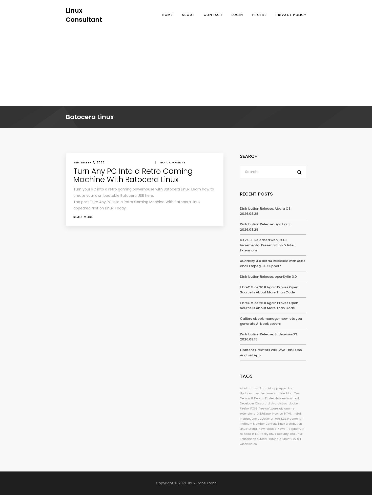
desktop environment (284, 398)
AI (241, 388)
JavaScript (265, 419)
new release (267, 429)
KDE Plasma (289, 419)
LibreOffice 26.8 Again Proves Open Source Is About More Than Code (269, 290)
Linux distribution (290, 424)
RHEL (255, 434)
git (281, 408)
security (282, 434)
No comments (172, 162)
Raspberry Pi (295, 429)
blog (289, 393)
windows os (248, 444)
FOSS (254, 408)
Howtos (277, 414)
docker (294, 403)
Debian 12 (261, 398)
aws (257, 393)
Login (237, 15)
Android (265, 388)
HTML (288, 414)
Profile (259, 15)
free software (268, 408)
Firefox (244, 408)
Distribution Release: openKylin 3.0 (268, 276)
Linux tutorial (249, 429)
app (275, 388)
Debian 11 (246, 398)
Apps (282, 388)
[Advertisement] (186, 62)
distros (282, 403)
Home (167, 15)
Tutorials (275, 439)
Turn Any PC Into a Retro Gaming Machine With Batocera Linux (133, 175)
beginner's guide (273, 393)
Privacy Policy (291, 15)
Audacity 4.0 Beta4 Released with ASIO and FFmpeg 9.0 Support (272, 264)
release (245, 434)
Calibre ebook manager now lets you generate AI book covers (271, 321)
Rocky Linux (268, 434)
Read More (83, 217)
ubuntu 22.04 (291, 439)
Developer (247, 403)
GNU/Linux (264, 414)
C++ (297, 393)
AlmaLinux (251, 388)
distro (272, 403)
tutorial (262, 439)
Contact (213, 15)
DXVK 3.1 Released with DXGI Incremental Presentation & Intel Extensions (267, 245)
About (188, 15)
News (281, 429)
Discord (260, 403)
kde (277, 419)
